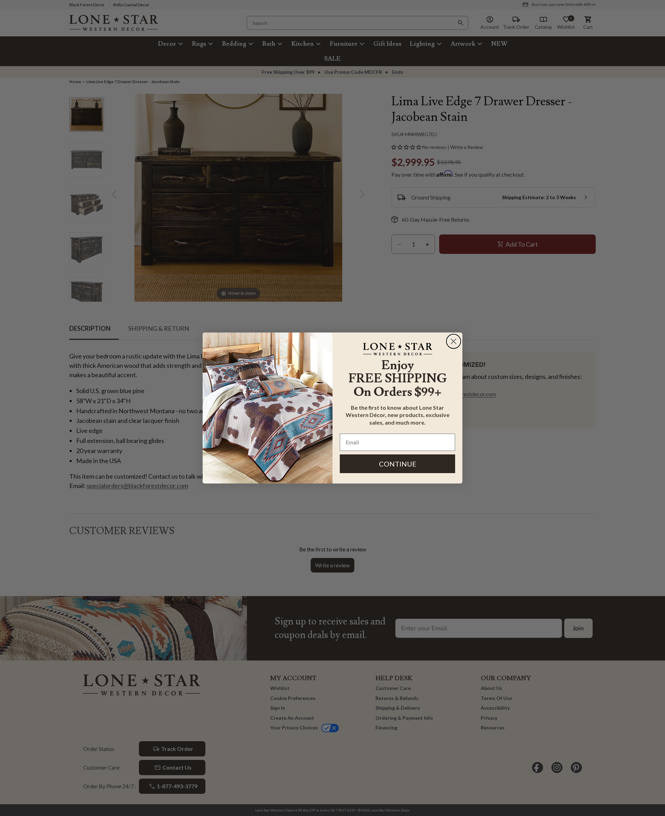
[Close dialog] (453, 341)
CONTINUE (397, 464)
